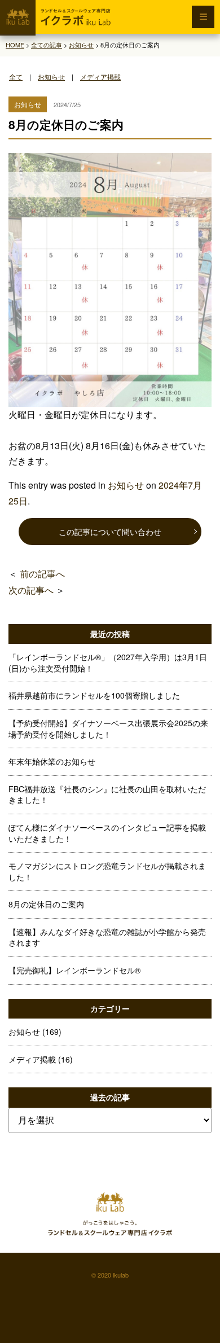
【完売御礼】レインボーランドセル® (74, 970)
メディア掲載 (100, 76)
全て (16, 76)
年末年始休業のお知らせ (51, 761)
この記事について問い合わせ (110, 531)
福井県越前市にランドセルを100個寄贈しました (94, 695)
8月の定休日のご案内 (46, 904)
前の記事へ (42, 573)
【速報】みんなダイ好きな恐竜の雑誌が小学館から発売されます (107, 937)
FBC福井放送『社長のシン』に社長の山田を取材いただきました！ (107, 794)
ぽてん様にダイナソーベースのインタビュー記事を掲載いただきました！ (107, 833)
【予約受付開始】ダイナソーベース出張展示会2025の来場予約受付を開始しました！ (108, 728)
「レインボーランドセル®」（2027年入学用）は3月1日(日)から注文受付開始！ (107, 662)
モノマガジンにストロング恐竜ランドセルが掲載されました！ (107, 871)
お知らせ (51, 76)
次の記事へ (31, 589)
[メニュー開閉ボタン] (203, 17)
